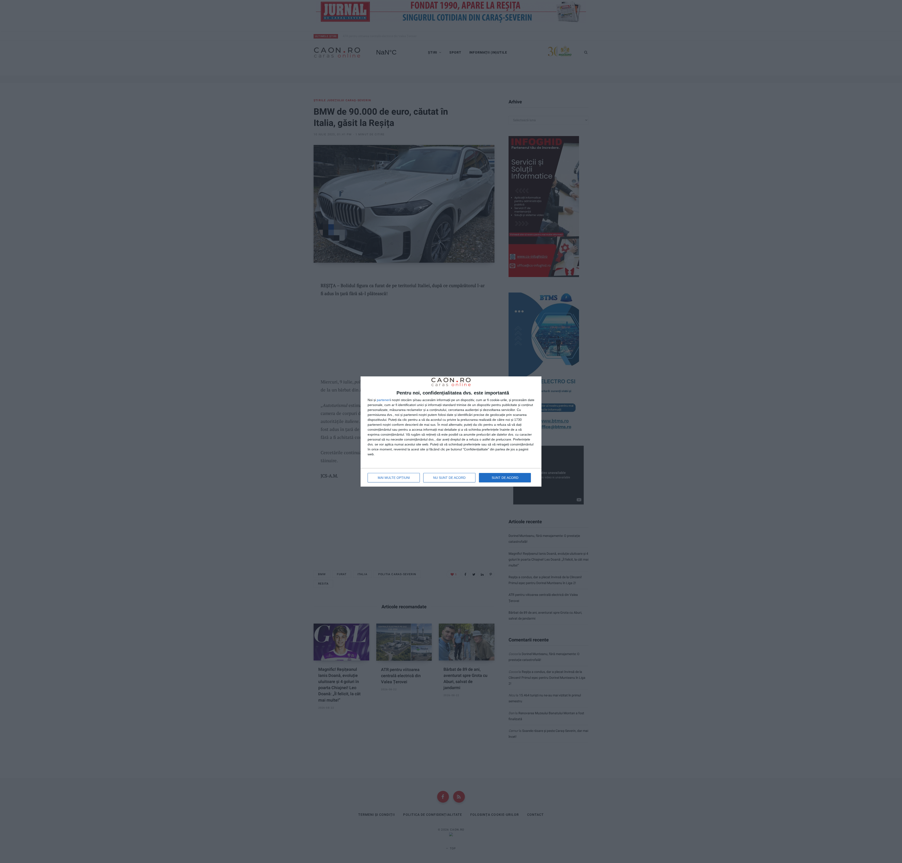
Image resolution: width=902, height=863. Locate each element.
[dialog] (451, 431)
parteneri (383, 400)
